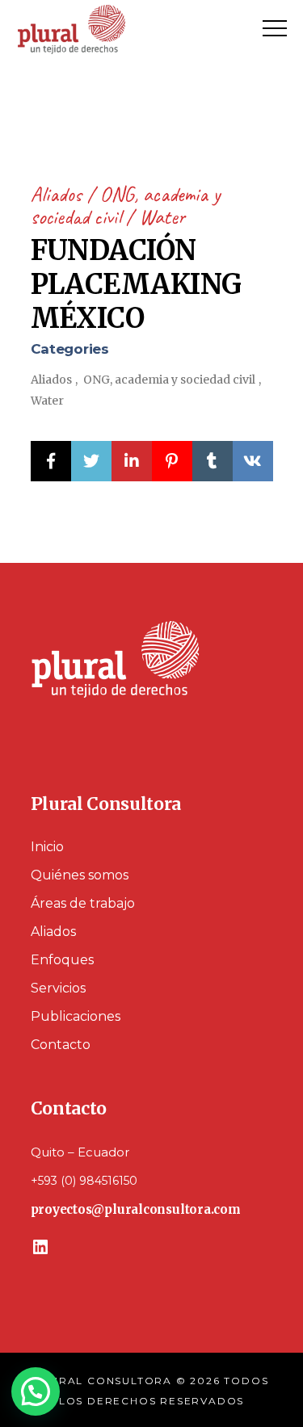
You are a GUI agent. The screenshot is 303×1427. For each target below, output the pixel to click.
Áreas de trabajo (83, 903)
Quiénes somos (79, 875)
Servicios (58, 988)
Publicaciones (75, 1016)
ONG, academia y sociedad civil (125, 205)
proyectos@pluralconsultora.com (136, 1209)
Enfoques (62, 959)
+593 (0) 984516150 (84, 1180)
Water (162, 217)
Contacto (60, 1044)
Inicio (47, 846)
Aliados (58, 194)
